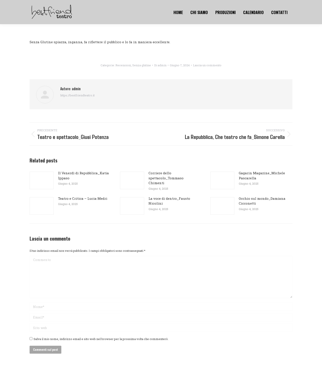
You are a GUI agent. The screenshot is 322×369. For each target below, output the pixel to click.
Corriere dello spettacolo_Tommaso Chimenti (166, 178)
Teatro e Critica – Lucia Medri (82, 198)
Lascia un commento (207, 65)
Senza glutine (141, 65)
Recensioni (123, 65)
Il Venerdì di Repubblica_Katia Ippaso (83, 175)
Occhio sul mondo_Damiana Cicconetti (262, 201)
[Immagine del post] (42, 180)
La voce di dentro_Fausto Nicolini (169, 201)
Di (160, 65)
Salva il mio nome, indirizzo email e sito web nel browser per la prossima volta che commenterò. (101, 339)
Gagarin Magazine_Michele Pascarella (262, 175)
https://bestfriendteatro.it (77, 95)
